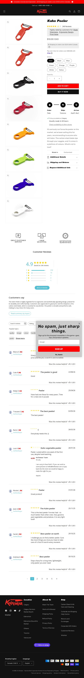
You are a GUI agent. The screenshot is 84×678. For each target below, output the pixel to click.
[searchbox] (16, 323)
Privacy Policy (47, 623)
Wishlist (64, 635)
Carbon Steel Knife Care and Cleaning (67, 605)
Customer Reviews (67, 631)
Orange (62, 65)
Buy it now (63, 92)
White (51, 70)
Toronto (26, 633)
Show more (20, 338)
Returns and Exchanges (65, 620)
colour (26, 333)
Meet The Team (48, 605)
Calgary (26, 605)
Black (59, 61)
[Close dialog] (79, 323)
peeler (12, 338)
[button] (4, 11)
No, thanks (59, 354)
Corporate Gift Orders (69, 626)
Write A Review (42, 288)
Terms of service (36, 673)
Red (50, 61)
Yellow (61, 70)
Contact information (60, 673)
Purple (72, 65)
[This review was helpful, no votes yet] (69, 364)
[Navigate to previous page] (27, 578)
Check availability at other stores (60, 124)
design (19, 333)
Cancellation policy (73, 673)
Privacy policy (75, 670)
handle (33, 333)
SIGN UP (59, 349)
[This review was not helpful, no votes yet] (73, 364)
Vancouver (27, 638)
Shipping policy (47, 673)
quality (12, 333)
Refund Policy (47, 618)
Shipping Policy (47, 614)
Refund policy (65, 670)
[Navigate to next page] (57, 578)
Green (51, 65)
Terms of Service (48, 628)
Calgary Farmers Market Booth (29, 610)
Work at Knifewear (48, 609)
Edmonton (27, 616)
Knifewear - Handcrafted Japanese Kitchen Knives (32, 670)
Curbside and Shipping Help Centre (69, 613)
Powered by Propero (53, 670)
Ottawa (26, 628)
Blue (68, 61)
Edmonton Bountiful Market (31, 622)
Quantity (50, 74)
